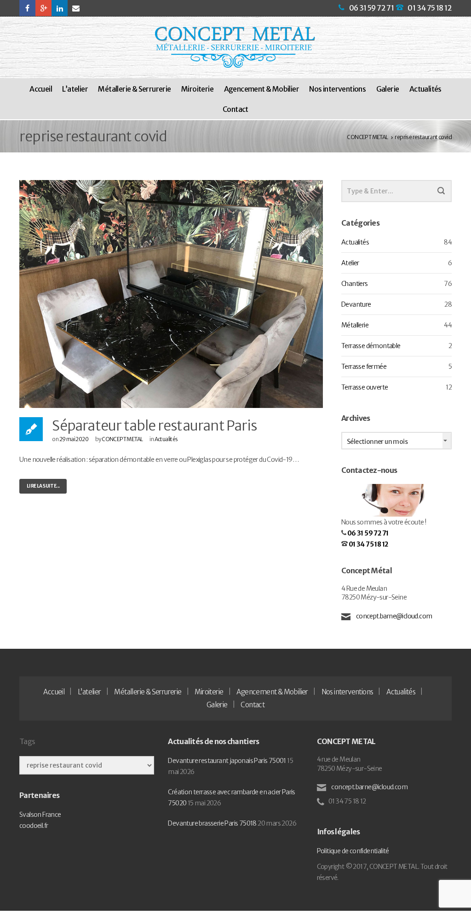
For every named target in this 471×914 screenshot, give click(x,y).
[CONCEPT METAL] (235, 47)
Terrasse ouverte (364, 387)
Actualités (425, 88)
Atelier (350, 263)
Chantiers (354, 283)
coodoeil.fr (33, 825)
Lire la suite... (43, 486)
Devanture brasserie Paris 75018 (212, 823)
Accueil (40, 88)
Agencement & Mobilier (261, 88)
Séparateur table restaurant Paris (154, 425)
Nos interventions (337, 88)
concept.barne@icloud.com (393, 616)
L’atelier (75, 88)
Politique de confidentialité (353, 851)
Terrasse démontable (371, 346)
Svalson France (40, 814)
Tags (27, 741)
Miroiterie (197, 88)
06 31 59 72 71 (371, 7)
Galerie (387, 88)
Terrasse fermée (363, 366)
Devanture (356, 304)
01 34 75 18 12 (430, 7)
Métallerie (354, 325)
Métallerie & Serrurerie (134, 88)
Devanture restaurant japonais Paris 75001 (227, 761)
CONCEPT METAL (122, 439)
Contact (235, 109)
